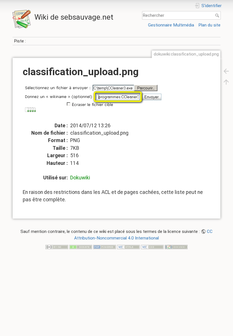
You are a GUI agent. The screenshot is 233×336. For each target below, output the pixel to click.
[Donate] (80, 246)
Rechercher (217, 15)
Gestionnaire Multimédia (171, 25)
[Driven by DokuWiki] (176, 246)
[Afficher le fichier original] (100, 102)
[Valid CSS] (152, 246)
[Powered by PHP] (104, 246)
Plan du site (209, 25)
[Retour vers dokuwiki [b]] (226, 70)
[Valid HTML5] (128, 246)
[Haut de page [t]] (226, 81)
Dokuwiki (80, 178)
